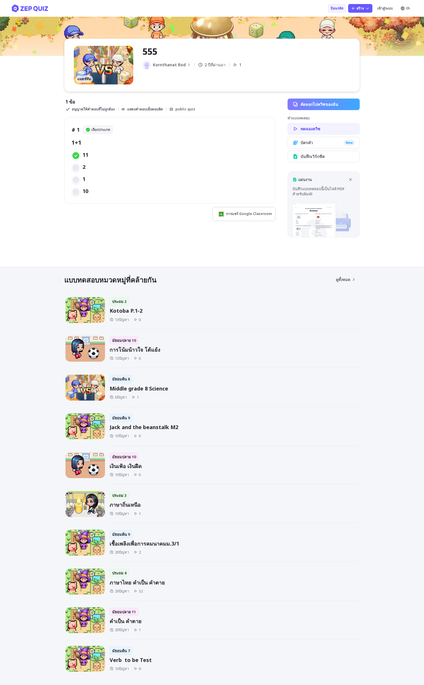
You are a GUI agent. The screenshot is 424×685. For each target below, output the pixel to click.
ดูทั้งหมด (343, 279)
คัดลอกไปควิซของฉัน (319, 104)
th (408, 8)
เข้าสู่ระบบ (385, 8)
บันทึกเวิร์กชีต (313, 156)
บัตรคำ (327, 142)
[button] (324, 204)
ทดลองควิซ (310, 128)
